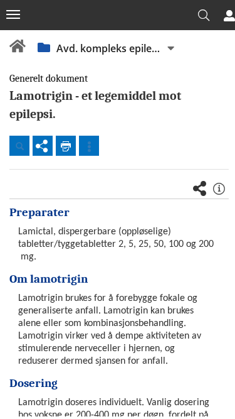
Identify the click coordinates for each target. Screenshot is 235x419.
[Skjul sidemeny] (13, 14)
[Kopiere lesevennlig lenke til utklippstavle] (43, 146)
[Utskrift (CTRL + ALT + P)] (66, 145)
